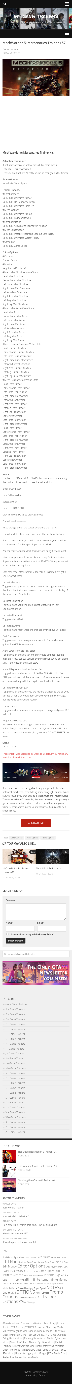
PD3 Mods (8, 1353)
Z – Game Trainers (15, 1132)
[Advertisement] (36, 123)
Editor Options (17, 838)
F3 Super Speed (16, 1270)
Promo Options (32, 838)
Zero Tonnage (28, 1302)
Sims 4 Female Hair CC (54, 1349)
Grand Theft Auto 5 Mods (23, 1342)
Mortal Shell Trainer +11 (48, 868)
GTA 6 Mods (17, 1327)
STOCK (33, 1298)
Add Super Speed (28, 1258)
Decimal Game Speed (28, 1262)
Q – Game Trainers (15, 1087)
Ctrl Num (11, 1261)
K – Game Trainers (15, 1058)
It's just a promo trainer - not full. (20, 1242)
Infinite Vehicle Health (13, 1283)
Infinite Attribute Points (33, 1275)
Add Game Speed (12, 1257)
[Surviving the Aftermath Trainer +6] (9, 1185)
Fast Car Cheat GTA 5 (38, 1334)
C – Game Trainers (15, 1019)
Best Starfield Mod (24, 1345)
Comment (11, 900)
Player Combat (42, 1293)
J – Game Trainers (15, 1053)
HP (62, 1271)
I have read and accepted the (32, 934)
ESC (65, 1266)
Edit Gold (64, 1262)
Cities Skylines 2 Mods (40, 1330)
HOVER (57, 1271)
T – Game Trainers (15, 1102)
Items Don (28, 1283)
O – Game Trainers (15, 1078)
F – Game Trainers (15, 1033)
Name (9, 922)
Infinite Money (58, 1279)
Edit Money (10, 1266)
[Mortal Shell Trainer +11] (52, 856)
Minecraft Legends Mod (15, 1330)
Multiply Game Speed (14, 1288)
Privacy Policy (46, 934)
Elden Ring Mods (11, 1349)
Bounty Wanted (58, 1257)
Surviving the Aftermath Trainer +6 (36, 1180)
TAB (39, 1297)
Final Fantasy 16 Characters (50, 1345)
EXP (5, 1271)
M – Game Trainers (16, 1068)
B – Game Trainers (15, 1014)
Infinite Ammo (13, 1275)
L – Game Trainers (15, 1063)
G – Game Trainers (15, 1038)
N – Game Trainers (15, 1073)
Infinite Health (19, 1279)
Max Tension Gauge (41, 1283)
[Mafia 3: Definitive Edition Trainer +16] (19, 856)
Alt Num (44, 1257)
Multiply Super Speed (35, 1288)
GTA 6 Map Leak (11, 1323)
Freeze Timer (31, 1271)
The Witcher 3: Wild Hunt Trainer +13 (37, 1166)
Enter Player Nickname (54, 1267)
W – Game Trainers (16, 1117)
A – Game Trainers (15, 1009)
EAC (57, 1262)
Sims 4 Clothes (58, 1334)
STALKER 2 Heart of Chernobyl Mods (44, 1327)
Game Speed (46, 1271)
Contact (43, 1375)
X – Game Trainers (15, 1122)
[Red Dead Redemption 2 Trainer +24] (9, 1156)
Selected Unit (24, 1298)
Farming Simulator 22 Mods (38, 1338)
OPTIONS (25, 1292)
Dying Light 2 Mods (13, 1338)
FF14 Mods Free (56, 1353)
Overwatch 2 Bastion (31, 1323)
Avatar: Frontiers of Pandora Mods (20, 1357)
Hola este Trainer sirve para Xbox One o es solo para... (31, 1224)
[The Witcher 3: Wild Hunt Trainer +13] (9, 1170)
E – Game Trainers (15, 1029)
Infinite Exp (52, 1275)
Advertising (31, 1375)
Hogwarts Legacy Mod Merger (31, 1353)
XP (21, 1302)
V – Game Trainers (15, 1112)
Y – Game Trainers (15, 1127)
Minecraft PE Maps (31, 1349)
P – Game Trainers (15, 1082)
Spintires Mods (46, 1342)
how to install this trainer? (16, 1216)
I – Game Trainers (15, 1048)
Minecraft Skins (18, 1334)
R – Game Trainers (15, 1092)
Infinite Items (39, 1279)
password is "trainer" (14, 1207)
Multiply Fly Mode (56, 1284)
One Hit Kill (9, 1292)
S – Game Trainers (15, 1097)
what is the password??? (15, 1233)
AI (36, 1257)
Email (40, 922)
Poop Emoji (50, 1323)
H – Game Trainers (15, 1043)
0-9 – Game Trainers (16, 1004)
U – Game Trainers (15, 1107)
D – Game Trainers (15, 1024)
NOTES (53, 1287)
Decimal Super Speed (46, 1262)
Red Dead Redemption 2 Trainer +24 (37, 1151)
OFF (62, 1288)
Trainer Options (48, 838)
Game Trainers (32, 1371)
